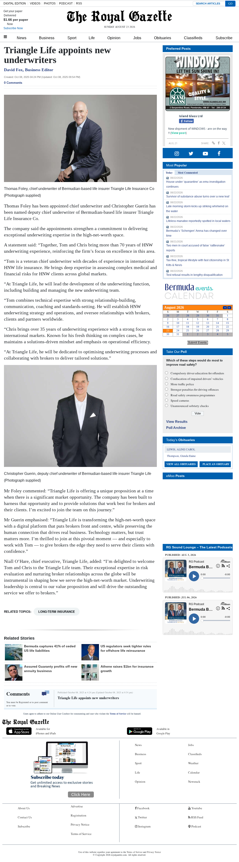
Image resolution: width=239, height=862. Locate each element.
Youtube (196, 808)
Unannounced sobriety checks (190, 406)
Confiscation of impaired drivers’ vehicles (197, 379)
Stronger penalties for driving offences (195, 389)
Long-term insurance (56, 611)
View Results (176, 422)
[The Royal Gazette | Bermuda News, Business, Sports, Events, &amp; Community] (119, 17)
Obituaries (162, 38)
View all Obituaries (181, 464)
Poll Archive (176, 428)
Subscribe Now (13, 28)
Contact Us (25, 817)
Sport (71, 38)
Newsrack (194, 781)
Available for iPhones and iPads (46, 731)
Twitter (142, 817)
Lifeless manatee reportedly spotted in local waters (198, 221)
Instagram (144, 826)
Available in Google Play (163, 731)
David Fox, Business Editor (28, 69)
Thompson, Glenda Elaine (181, 456)
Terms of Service (118, 713)
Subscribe (224, 38)
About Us (24, 808)
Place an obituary (216, 464)
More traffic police (182, 384)
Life (92, 38)
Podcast (196, 826)
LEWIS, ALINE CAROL (181, 449)
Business (46, 38)
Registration (78, 815)
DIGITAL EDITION (15, 3)
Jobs (137, 38)
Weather (193, 763)
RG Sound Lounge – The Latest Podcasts (199, 547)
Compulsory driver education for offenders (197, 373)
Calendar (194, 772)
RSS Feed (196, 817)
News (21, 38)
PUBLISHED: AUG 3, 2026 (180, 555)
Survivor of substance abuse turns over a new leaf (197, 196)
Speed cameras (180, 400)
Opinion (113, 38)
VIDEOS (35, 3)
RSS (79, 3)
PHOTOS (50, 3)
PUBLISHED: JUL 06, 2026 (181, 597)
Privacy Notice (80, 824)
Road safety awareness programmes (193, 395)
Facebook (143, 808)
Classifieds (193, 38)
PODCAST (66, 3)
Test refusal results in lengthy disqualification (194, 275)
